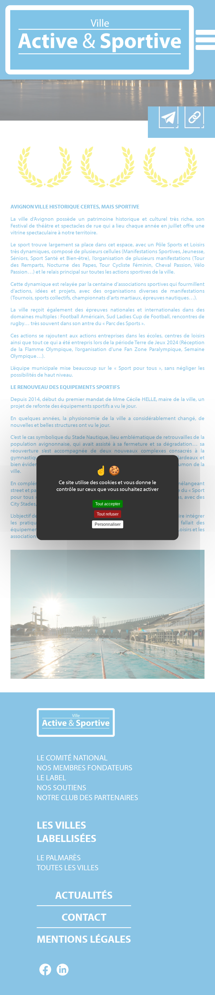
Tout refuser (108, 514)
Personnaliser (108, 524)
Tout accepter (107, 504)
